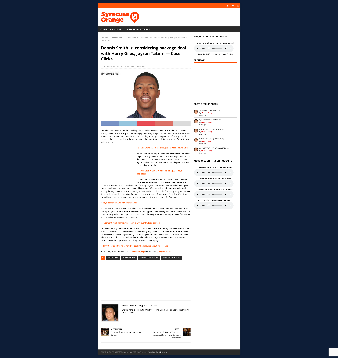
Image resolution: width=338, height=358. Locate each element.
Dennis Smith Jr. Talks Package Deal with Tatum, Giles (163, 147)
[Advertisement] (194, 16)
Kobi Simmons (129, 258)
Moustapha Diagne (171, 258)
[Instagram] (238, 5)
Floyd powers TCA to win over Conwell (119, 202)
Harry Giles (113, 258)
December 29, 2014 (111, 66)
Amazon (218, 54)
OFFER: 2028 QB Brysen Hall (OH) (211, 129)
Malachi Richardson (149, 258)
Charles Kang (128, 66)
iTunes (211, 54)
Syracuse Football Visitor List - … (211, 110)
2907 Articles (151, 305)
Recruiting (141, 66)
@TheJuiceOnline (163, 251)
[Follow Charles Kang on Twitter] (123, 317)
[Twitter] (233, 5)
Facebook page (138, 251)
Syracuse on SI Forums (138, 29)
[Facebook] (227, 5)
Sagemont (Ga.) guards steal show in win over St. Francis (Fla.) (131, 223)
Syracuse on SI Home (110, 29)
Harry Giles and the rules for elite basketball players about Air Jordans (135, 246)
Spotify (230, 54)
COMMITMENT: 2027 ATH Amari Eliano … (214, 148)
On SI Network (161, 352)
